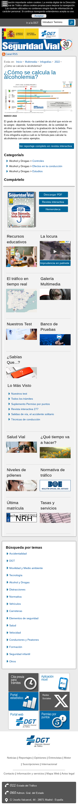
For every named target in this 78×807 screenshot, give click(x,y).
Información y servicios (30, 773)
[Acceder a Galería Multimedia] (55, 294)
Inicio (19, 61)
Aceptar (39, 15)
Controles (38, 160)
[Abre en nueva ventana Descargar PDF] (21, 210)
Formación (15, 646)
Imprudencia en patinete (54, 263)
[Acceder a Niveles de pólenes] (21, 485)
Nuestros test (19, 393)
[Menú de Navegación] (5, 4)
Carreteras (15, 610)
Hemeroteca (53, 209)
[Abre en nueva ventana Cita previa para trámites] (23, 682)
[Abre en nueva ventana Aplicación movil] (54, 682)
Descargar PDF (53, 194)
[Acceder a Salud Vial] (21, 447)
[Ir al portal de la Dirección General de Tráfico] (39, 740)
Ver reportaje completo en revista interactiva (45, 146)
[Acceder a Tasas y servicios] (55, 517)
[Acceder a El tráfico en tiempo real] (21, 300)
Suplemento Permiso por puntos (30, 403)
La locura (55, 251)
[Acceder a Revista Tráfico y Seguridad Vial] (37, 45)
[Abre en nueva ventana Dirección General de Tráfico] (49, 33)
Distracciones (17, 589)
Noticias (11, 757)
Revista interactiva (53, 201)
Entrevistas (55, 757)
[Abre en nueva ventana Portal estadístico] (23, 701)
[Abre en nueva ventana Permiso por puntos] (54, 719)
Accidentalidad (18, 553)
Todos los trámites (22, 398)
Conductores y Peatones (24, 639)
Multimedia (31, 61)
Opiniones (40, 757)
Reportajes (25, 757)
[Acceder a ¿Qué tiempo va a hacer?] (55, 452)
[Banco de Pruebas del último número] (55, 339)
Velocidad (15, 632)
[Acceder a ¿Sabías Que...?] (21, 372)
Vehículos (15, 603)
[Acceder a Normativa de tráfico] (55, 485)
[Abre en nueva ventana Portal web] (23, 719)
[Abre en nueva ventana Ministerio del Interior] (20, 33)
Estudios (37, 171)
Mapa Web (52, 773)
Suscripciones (31, 764)
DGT (12, 560)
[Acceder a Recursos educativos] (21, 256)
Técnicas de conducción (25, 419)
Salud (12, 625)
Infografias (45, 61)
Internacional (49, 764)
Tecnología (15, 575)
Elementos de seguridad (23, 618)
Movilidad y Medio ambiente (26, 568)
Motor (67, 757)
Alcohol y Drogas (19, 582)
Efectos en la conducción (47, 166)
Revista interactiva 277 (24, 409)
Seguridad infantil (19, 654)
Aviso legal (68, 773)
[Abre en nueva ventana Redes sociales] (54, 701)
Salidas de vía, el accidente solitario (32, 414)
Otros (12, 661)
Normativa (15, 596)
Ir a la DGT (32, 22)
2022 (57, 61)
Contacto (9, 773)
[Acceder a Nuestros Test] (21, 334)
